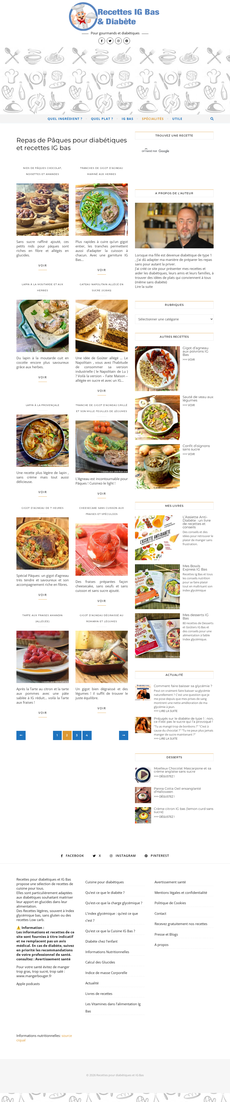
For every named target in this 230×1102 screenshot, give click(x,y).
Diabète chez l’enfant (101, 941)
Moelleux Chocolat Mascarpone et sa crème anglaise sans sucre (182, 770)
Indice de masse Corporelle (106, 972)
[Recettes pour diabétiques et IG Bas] (115, 23)
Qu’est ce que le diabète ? (104, 892)
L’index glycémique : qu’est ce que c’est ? (111, 917)
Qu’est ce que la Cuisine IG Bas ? (110, 931)
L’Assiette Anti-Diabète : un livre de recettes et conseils (197, 522)
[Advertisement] (115, 80)
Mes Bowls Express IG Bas (195, 567)
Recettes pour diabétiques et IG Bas (43, 879)
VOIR (42, 265)
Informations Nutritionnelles (107, 952)
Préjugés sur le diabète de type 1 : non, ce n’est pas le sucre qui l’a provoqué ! (183, 720)
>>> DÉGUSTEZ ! (164, 776)
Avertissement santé (53, 959)
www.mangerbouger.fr (34, 976)
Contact (160, 913)
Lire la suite (144, 286)
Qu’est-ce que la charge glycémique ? (113, 903)
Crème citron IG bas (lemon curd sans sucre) (183, 810)
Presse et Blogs (166, 934)
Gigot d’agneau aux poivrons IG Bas (195, 351)
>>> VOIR (189, 359)
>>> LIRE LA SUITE (165, 711)
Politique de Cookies (170, 903)
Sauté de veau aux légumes (198, 398)
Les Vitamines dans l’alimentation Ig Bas (113, 1007)
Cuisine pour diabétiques (104, 882)
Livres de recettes (98, 993)
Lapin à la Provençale (43, 405)
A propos (161, 944)
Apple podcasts (28, 983)
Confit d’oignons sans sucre (196, 447)
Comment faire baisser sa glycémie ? (183, 686)
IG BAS (127, 119)
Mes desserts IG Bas (196, 616)
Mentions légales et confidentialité (181, 892)
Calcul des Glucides (100, 962)
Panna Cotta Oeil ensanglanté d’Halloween (177, 790)
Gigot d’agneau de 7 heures (43, 508)
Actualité (92, 983)
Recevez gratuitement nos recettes (181, 923)
